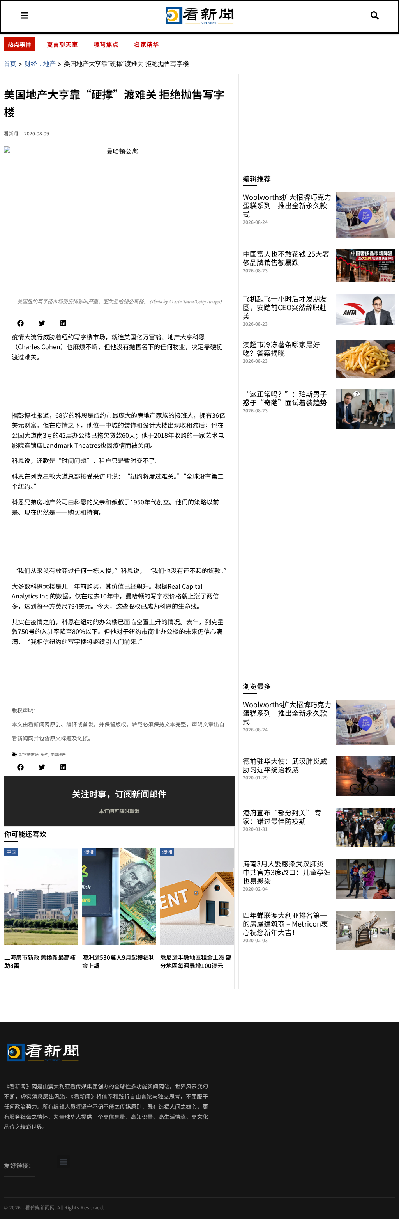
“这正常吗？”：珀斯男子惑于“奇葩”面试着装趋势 (285, 398)
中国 (11, 852)
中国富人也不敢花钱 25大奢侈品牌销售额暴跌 (286, 258)
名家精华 (146, 44)
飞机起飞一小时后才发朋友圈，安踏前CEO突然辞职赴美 (285, 307)
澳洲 (89, 852)
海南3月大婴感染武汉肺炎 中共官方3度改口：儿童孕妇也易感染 (287, 872)
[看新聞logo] (199, 24)
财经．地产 (40, 63)
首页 (10, 63)
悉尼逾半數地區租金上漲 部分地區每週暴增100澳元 (195, 961)
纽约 (44, 754)
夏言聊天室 (62, 44)
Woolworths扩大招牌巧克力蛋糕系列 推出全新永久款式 (287, 205)
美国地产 (58, 754)
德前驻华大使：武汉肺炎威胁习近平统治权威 (285, 765)
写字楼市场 (29, 754)
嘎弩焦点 (106, 44)
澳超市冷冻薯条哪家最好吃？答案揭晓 (281, 348)
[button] (20, 323)
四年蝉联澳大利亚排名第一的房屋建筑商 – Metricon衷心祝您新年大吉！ (285, 923)
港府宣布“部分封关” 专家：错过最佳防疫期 (282, 816)
